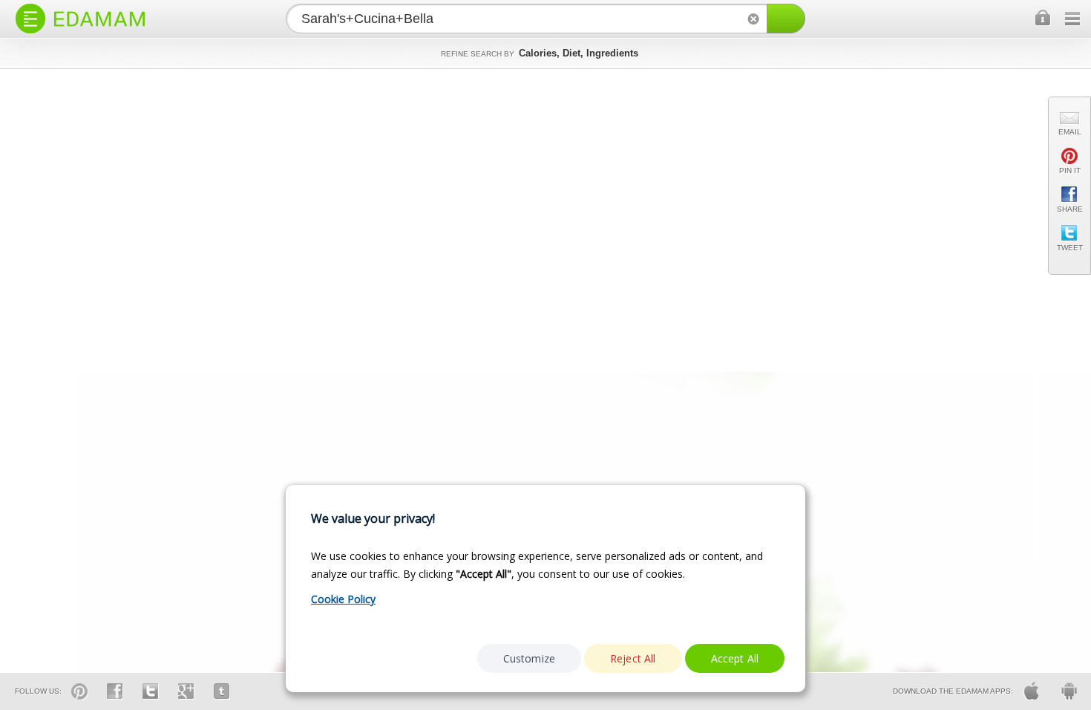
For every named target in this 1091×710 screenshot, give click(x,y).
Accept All (735, 658)
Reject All (633, 658)
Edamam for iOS (1031, 691)
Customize (529, 658)
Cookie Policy (343, 599)
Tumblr (222, 691)
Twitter (150, 691)
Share (1070, 209)
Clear (753, 18)
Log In (1043, 18)
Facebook (115, 691)
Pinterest (79, 691)
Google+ (186, 691)
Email (1069, 132)
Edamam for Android (1068, 691)
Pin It (1070, 170)
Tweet (1070, 248)
